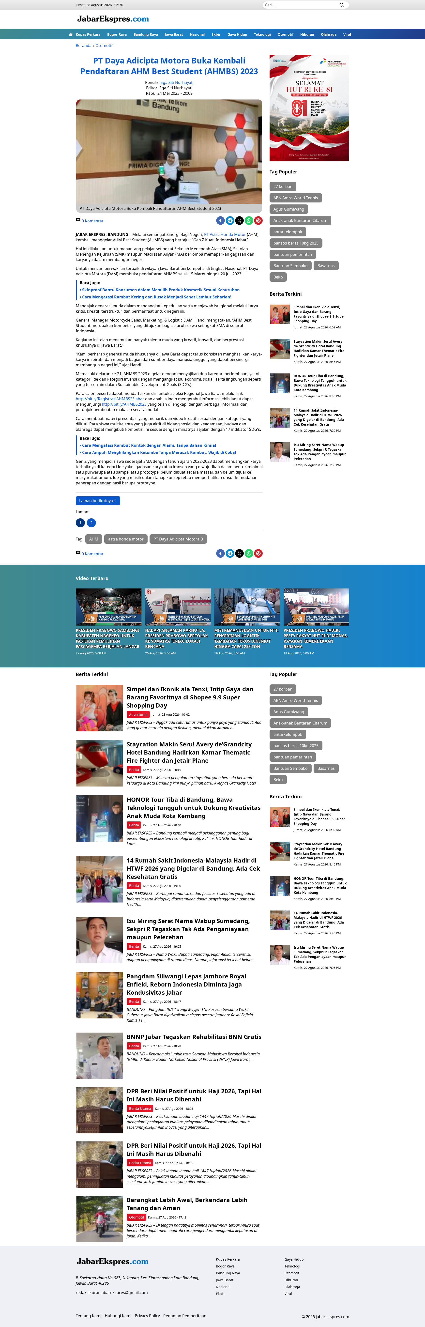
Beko (278, 277)
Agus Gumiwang (288, 209)
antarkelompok (287, 231)
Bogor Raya (117, 34)
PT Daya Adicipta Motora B (178, 539)
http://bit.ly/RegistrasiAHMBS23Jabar (110, 398)
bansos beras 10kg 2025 (296, 243)
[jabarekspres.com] (113, 19)
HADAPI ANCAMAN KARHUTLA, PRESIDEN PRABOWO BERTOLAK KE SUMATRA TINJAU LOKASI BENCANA (176, 638)
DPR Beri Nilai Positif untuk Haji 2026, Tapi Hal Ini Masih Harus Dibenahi (194, 1095)
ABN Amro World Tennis (295, 198)
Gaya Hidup (237, 34)
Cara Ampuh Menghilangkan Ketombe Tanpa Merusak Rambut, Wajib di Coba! (159, 452)
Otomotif (285, 34)
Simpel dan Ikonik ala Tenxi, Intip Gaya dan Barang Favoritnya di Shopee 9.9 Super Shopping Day (319, 314)
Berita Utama (140, 1108)
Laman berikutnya (96, 500)
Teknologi (262, 34)
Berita (134, 769)
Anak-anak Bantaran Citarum (300, 220)
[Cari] (341, 5)
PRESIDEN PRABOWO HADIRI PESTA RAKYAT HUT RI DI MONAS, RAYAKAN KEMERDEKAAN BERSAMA (316, 638)
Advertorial (138, 714)
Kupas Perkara (88, 34)
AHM (93, 539)
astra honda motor (126, 539)
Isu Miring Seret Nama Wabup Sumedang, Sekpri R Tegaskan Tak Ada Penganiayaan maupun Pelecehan (320, 451)
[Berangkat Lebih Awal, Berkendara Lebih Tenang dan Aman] (99, 1219)
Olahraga (328, 34)
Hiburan (307, 34)
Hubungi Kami (118, 1315)
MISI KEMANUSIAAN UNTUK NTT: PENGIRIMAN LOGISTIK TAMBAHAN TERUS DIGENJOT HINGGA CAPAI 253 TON (246, 638)
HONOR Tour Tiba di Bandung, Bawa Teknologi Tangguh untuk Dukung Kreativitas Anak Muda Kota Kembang (320, 382)
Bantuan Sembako (290, 265)
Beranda (83, 45)
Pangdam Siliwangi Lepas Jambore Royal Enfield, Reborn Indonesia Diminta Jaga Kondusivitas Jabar (186, 984)
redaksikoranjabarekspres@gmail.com (112, 1292)
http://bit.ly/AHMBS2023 (124, 404)
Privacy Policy (147, 1315)
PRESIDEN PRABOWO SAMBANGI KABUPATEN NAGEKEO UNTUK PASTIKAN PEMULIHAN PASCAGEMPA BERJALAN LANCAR (107, 638)
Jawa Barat (174, 34)
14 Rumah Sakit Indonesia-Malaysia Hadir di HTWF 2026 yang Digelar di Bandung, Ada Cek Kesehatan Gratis (319, 417)
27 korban (282, 186)
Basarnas (326, 265)
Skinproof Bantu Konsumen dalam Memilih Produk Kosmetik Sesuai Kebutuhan (161, 290)
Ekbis (216, 34)
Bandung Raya (146, 34)
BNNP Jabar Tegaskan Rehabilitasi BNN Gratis (194, 1037)
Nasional (197, 34)
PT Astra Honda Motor (225, 234)
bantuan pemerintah (292, 254)
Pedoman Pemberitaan (184, 1315)
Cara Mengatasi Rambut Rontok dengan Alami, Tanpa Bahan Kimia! (149, 445)
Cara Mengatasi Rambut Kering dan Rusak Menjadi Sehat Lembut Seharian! (156, 297)
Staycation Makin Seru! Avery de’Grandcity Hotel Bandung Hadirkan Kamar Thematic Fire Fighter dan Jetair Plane (319, 348)
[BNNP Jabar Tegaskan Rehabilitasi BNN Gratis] (99, 1056)
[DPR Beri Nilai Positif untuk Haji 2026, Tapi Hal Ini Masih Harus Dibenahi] (99, 1110)
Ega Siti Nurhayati (177, 82)
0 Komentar (92, 221)
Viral (347, 34)
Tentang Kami (88, 1315)
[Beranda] (70, 34)
